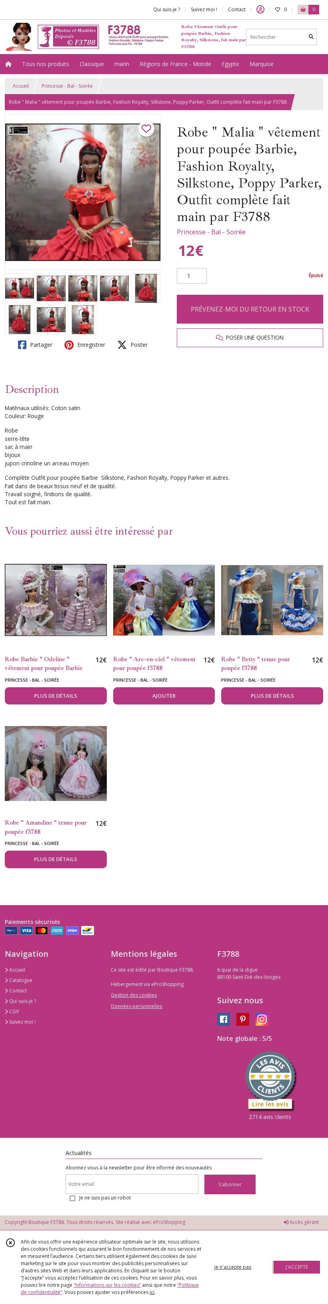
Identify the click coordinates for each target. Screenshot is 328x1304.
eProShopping (169, 1222)
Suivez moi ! (22, 1021)
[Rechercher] (311, 37)
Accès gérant (303, 1222)
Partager (40, 344)
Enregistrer (90, 344)
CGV (13, 1011)
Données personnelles (136, 1006)
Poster (138, 344)
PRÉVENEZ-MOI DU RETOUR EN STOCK (250, 309)
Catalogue (20, 980)
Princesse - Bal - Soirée (67, 86)
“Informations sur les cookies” (107, 1285)
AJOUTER (164, 695)
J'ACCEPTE (297, 1267)
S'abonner (230, 1184)
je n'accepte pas (232, 1267)
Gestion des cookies (134, 995)
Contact (237, 9)
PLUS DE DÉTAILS (55, 695)
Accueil (21, 86)
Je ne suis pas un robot (105, 1197)
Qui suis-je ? (22, 1001)
